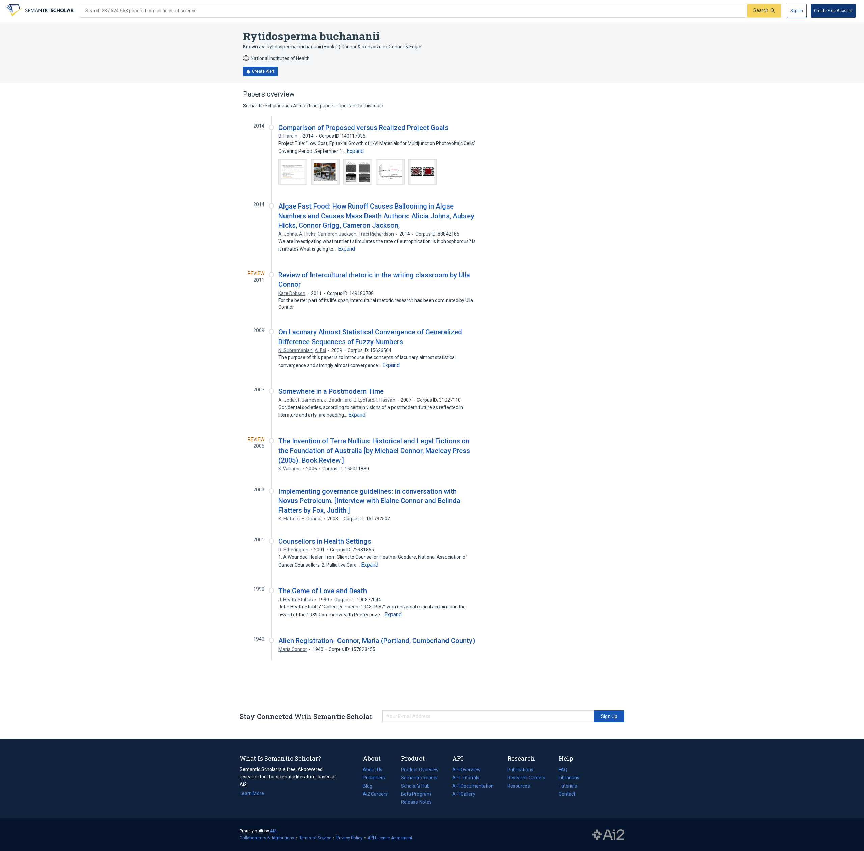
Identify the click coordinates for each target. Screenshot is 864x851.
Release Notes (416, 802)
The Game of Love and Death (322, 591)
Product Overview (420, 769)
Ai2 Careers (375, 794)
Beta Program (416, 794)
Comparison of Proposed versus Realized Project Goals (363, 127)
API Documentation (473, 786)
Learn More (252, 793)
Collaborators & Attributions (267, 837)
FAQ (563, 769)
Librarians (569, 777)
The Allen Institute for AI (608, 834)
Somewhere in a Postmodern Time (331, 391)
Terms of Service (315, 837)
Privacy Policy (349, 837)
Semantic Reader (419, 777)
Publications (520, 770)
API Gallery (463, 794)
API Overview (466, 769)
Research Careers (526, 778)
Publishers (374, 777)
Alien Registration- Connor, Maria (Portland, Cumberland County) (376, 641)
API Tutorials (465, 777)
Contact (567, 794)
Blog (370, 786)
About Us (372, 769)
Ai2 (273, 830)
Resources (518, 786)
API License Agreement (390, 837)
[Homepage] (39, 10)
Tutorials (568, 786)
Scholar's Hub (415, 786)
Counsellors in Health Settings (324, 541)
